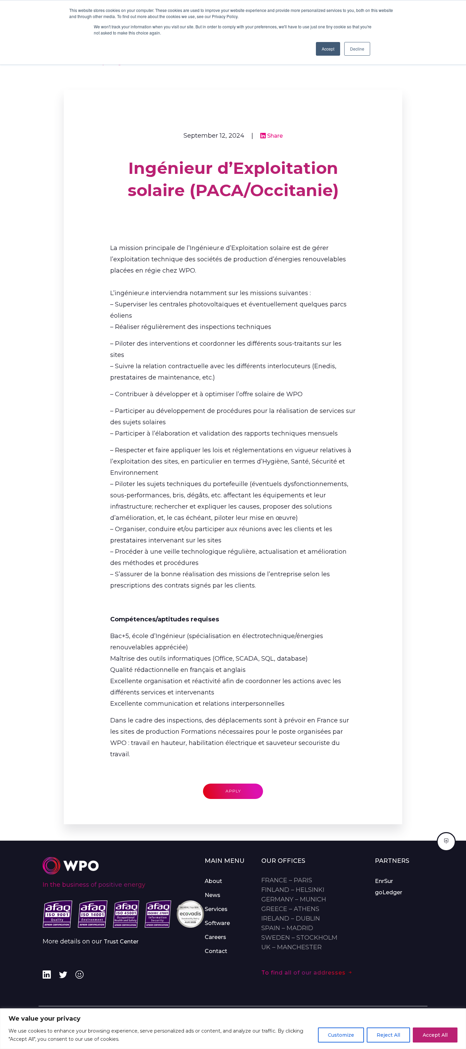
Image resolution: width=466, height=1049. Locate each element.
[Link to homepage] (71, 865)
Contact (216, 951)
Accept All (435, 1035)
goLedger (388, 892)
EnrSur (384, 881)
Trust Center (121, 941)
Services (216, 909)
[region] (233, 1028)
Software (217, 923)
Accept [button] (328, 49)
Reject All (388, 1035)
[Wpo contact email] (79, 975)
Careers (215, 937)
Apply (233, 790)
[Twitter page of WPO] (63, 975)
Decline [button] (357, 49)
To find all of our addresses (304, 972)
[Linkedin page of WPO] (47, 975)
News (212, 895)
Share (274, 136)
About (213, 881)
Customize (341, 1035)
